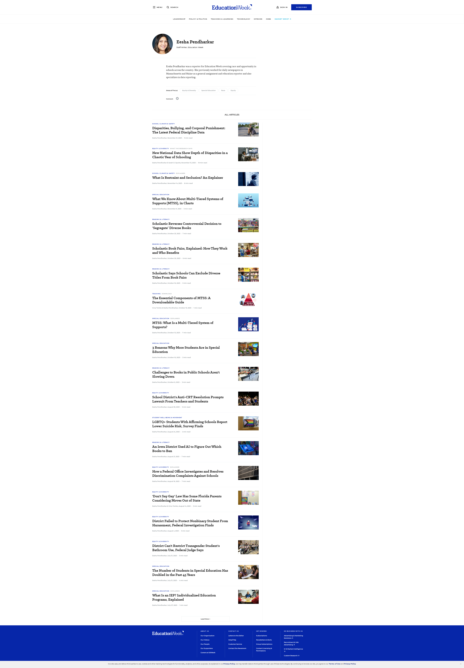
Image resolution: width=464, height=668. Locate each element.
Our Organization (207, 636)
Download (167, 294)
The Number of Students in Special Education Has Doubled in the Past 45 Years (190, 572)
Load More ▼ (205, 619)
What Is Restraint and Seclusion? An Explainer (187, 177)
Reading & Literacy (161, 219)
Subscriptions (261, 636)
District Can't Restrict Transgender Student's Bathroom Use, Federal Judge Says (186, 548)
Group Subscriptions (264, 644)
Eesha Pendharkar (159, 138)
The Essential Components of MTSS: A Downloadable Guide (181, 300)
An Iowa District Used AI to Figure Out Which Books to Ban (186, 449)
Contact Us (233, 631)
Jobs (268, 19)
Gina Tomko (157, 308)
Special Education (208, 90)
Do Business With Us (293, 631)
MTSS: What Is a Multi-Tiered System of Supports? (182, 325)
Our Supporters (207, 648)
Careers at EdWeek (208, 652)
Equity (233, 90)
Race (223, 90)
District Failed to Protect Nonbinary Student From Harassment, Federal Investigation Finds (190, 523)
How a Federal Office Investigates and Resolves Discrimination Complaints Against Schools (187, 473)
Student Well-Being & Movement (167, 417)
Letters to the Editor (236, 636)
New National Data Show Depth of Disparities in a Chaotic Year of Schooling (190, 155)
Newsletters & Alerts (264, 640)
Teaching (156, 294)
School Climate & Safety (163, 124)
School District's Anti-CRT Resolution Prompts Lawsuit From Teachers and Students (188, 399)
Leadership (179, 19)
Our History (205, 640)
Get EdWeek (261, 631)
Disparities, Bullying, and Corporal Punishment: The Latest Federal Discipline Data (188, 130)
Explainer (180, 173)
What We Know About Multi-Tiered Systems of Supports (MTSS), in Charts (187, 201)
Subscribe (301, 7)
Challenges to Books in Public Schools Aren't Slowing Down (186, 374)
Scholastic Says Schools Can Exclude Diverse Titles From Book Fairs (186, 275)
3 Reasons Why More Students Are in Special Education (186, 349)
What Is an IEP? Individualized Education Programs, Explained (184, 597)
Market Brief (282, 19)
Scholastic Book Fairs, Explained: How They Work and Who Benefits (189, 250)
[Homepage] (232, 7)
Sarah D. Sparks (175, 163)
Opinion (258, 19)
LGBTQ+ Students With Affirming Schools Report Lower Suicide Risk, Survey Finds (189, 424)
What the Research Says (181, 148)
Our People (205, 644)
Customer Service (235, 644)
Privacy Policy (229, 664)
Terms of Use (334, 664)
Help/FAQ (232, 640)
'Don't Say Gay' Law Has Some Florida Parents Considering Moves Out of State (186, 498)
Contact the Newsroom (237, 648)
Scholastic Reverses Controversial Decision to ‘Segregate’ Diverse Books (186, 226)
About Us (205, 631)
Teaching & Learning (222, 19)
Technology (243, 19)
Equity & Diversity (189, 90)
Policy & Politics (198, 19)
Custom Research (291, 656)
